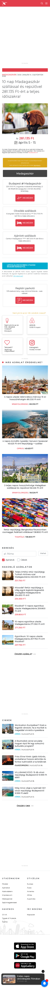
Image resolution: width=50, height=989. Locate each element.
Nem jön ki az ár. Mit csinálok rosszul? (29, 313)
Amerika (30, 891)
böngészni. (37, 165)
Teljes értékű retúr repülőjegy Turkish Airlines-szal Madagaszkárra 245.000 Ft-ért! (30, 574)
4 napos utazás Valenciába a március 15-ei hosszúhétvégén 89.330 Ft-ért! (25, 398)
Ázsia (29, 888)
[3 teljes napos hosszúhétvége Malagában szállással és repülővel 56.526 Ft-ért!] (25, 481)
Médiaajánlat (7, 899)
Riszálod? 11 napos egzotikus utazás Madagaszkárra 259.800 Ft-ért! (30, 608)
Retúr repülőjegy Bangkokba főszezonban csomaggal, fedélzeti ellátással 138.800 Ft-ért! (25, 530)
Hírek (17, 734)
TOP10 (5, 922)
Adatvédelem (7, 891)
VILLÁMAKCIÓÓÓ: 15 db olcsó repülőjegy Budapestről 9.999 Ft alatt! (31, 775)
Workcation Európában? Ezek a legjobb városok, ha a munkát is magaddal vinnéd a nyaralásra (31, 728)
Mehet (43, 553)
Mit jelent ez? (18, 276)
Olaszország (22, 765)
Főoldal (5, 884)
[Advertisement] (25, 36)
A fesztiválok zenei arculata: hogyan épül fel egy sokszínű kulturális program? (29, 743)
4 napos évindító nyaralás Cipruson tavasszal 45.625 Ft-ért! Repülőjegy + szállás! (25, 442)
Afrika (29, 895)
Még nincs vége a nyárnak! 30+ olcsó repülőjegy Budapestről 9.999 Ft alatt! (30, 790)
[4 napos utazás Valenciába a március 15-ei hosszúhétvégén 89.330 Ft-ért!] (25, 393)
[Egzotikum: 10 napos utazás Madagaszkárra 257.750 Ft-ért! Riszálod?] (7, 644)
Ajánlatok (6, 888)
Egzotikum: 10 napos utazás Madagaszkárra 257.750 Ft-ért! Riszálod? (30, 639)
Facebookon (32, 152)
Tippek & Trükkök (9, 918)
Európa (30, 884)
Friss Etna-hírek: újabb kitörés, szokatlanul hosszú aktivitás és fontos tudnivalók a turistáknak (30, 759)
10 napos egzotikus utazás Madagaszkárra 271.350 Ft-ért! (30, 622)
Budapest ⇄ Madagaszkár (25, 183)
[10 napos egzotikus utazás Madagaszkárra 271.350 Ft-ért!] (7, 629)
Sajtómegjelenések (9, 902)
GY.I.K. (4, 915)
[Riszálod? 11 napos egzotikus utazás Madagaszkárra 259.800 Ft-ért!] (7, 613)
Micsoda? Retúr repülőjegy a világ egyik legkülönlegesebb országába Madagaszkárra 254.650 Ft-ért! (29, 591)
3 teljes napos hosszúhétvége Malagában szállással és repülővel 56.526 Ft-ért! (25, 486)
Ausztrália (31, 899)
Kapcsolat (31, 915)
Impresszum (7, 895)
